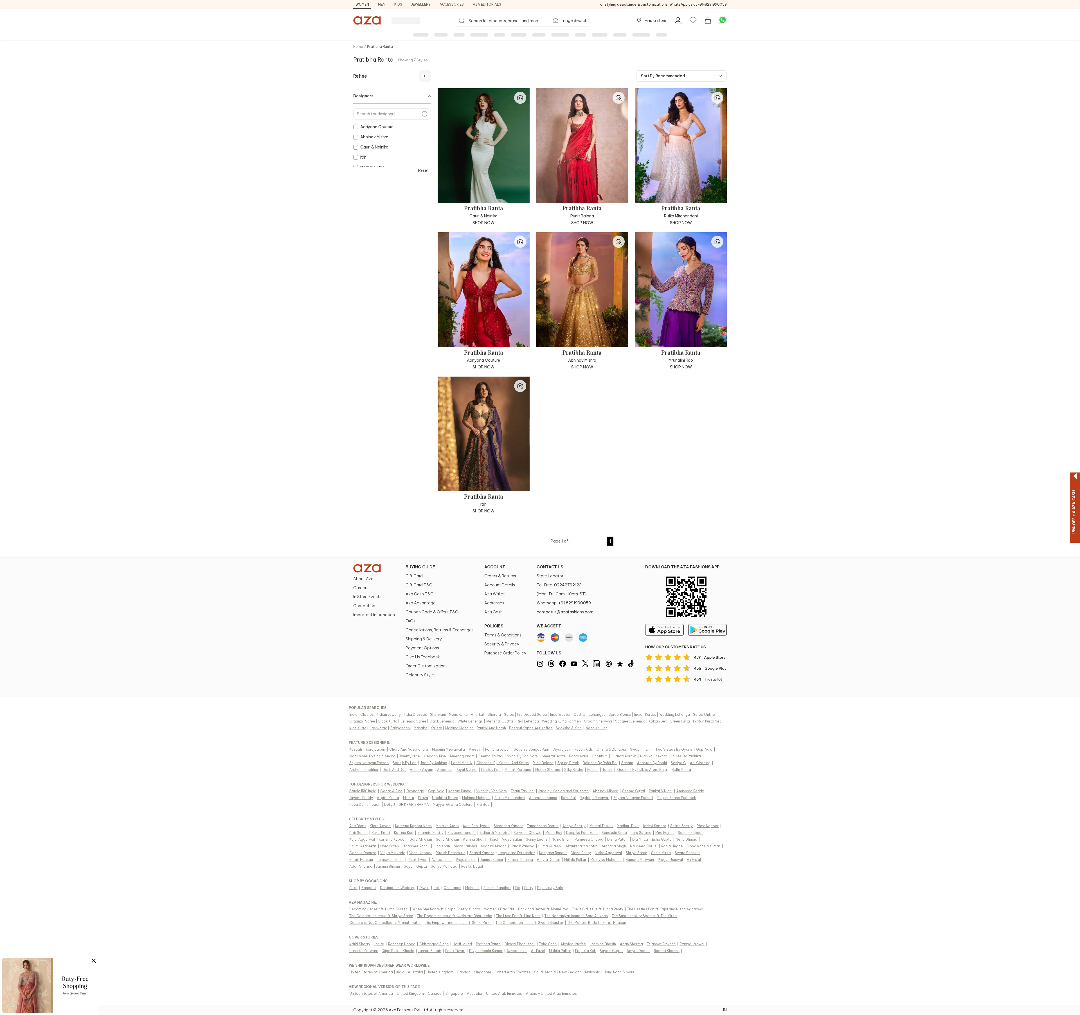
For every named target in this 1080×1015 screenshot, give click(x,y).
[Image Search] (520, 98)
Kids (398, 4)
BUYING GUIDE (420, 567)
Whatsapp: (564, 603)
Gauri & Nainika (374, 147)
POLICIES (493, 626)
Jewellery (421, 4)
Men (381, 4)
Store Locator (550, 576)
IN (725, 1009)
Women (362, 4)
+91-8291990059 (712, 4)
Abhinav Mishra (374, 136)
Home (358, 46)
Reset (423, 170)
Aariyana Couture (376, 126)
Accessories (452, 4)
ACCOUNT (494, 567)
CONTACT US (550, 567)
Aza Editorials (487, 4)
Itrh (363, 157)
